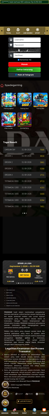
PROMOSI (14, 413)
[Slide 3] (20, 283)
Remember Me (25, 60)
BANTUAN (9, 292)
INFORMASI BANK (11, 298)
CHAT (34, 413)
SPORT (37, 33)
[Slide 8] (28, 283)
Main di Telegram (26, 75)
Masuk (24, 64)
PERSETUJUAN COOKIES (13, 305)
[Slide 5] (23, 283)
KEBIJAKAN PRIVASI (11, 303)
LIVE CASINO (27, 33)
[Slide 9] (30, 283)
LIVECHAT (44, 413)
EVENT (24, 413)
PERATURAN (9, 295)
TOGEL (8, 33)
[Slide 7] (27, 283)
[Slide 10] (32, 283)
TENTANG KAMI (10, 290)
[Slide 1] (16, 283)
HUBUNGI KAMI (10, 300)
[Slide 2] (18, 283)
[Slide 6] (25, 283)
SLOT (18, 33)
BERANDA (4, 413)
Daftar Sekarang (25, 70)
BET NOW (19, 275)
